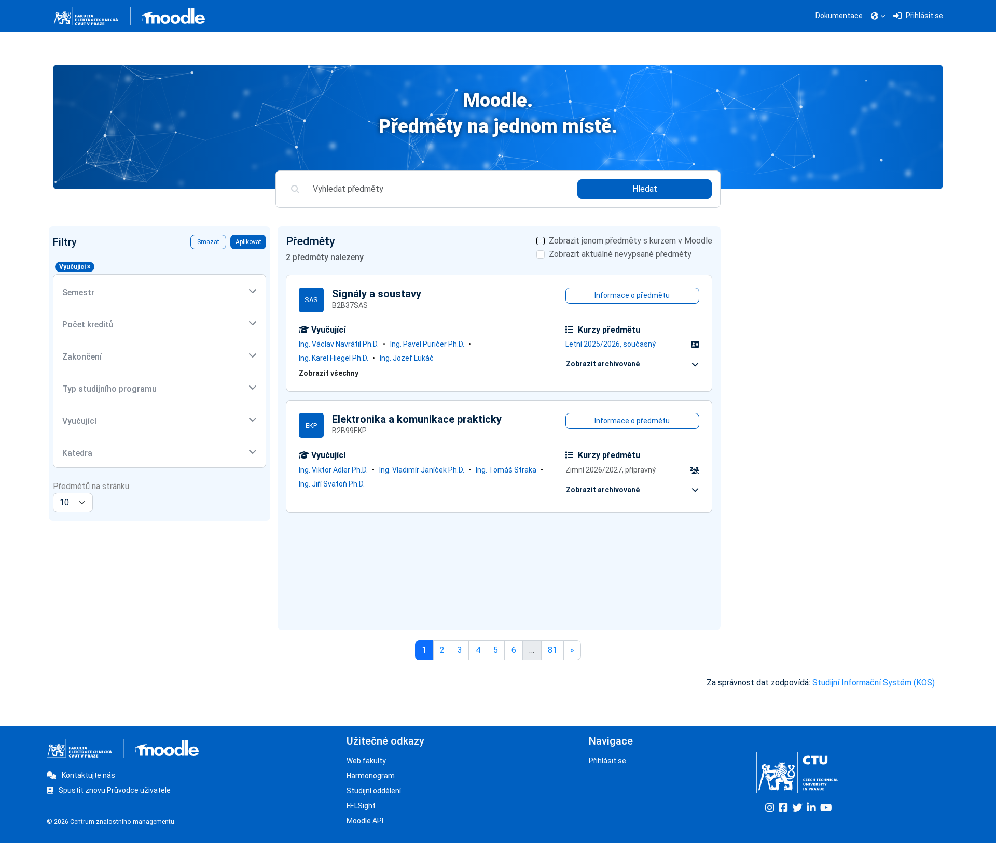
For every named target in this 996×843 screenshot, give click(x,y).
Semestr (78, 292)
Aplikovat (248, 242)
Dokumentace (839, 15)
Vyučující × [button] (74, 266)
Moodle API (365, 821)
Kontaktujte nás (87, 775)
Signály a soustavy (376, 294)
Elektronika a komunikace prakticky (417, 419)
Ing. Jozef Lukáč (407, 358)
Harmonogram (371, 775)
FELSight (361, 806)
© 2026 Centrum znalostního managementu (110, 821)
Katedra (77, 453)
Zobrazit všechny (328, 373)
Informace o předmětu (632, 295)
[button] (878, 16)
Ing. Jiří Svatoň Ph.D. (332, 484)
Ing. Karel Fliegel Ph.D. (333, 358)
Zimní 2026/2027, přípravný (610, 470)
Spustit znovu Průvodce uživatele (114, 790)
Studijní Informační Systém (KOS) (873, 683)
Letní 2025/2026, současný (610, 344)
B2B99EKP (349, 430)
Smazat (208, 242)
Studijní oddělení (374, 791)
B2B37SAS (350, 305)
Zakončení (82, 357)
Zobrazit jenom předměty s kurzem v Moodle (630, 241)
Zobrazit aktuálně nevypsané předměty (620, 254)
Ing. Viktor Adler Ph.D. (333, 470)
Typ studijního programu (109, 389)
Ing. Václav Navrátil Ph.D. (339, 344)
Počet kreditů (88, 325)
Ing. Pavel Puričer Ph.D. (427, 344)
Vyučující (79, 421)
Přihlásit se (607, 760)
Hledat (644, 189)
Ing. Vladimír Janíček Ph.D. (421, 470)
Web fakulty (366, 760)
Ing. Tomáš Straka (506, 470)
